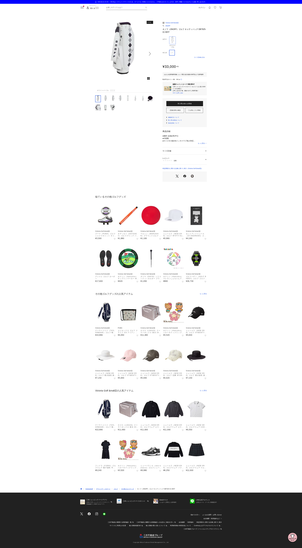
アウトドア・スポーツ (103, 489)
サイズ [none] (165, 53)
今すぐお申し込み (178, 93)
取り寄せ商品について (175, 120)
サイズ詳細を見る (199, 57)
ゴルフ (116, 489)
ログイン (202, 7)
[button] (124, 53)
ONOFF (167, 26)
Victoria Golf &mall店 (172, 23)
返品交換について (173, 123)
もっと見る (201, 143)
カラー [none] (165, 39)
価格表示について (173, 117)
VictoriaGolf (89, 489)
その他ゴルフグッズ (127, 489)
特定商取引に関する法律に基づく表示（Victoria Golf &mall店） (183, 168)
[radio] (172, 42)
